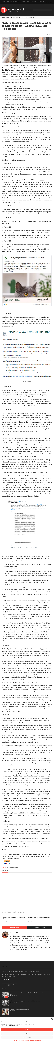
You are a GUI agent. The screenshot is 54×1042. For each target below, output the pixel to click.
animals (9, 912)
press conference (24, 718)
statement (13, 478)
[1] (4, 618)
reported (37, 438)
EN (48, 2)
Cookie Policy (14, 1040)
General (13, 17)
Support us (34, 1)
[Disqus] (27, 892)
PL (51, 2)
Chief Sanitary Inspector (38, 695)
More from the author (39, 927)
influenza (22, 912)
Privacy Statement (21, 1040)
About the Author (14, 927)
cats (14, 912)
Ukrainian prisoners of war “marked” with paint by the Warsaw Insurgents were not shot (31, 993)
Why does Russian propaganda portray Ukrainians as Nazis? (25, 1001)
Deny (27, 1033)
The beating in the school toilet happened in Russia (14, 918)
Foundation (31, 17)
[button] (52, 1019)
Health (20, 17)
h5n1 (18, 912)
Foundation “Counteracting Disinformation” (33, 1040)
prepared (38, 687)
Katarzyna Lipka (30, 32)
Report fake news (25, 1)
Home (3, 17)
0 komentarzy (38, 32)
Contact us (41, 1)
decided (30, 683)
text (42, 649)
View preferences (27, 1037)
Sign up (4, 867)
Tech (17, 17)
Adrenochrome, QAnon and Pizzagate (19, 1009)
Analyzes (25, 17)
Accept (27, 1029)
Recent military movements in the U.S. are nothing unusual (39, 918)
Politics (8, 17)
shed (25, 107)
